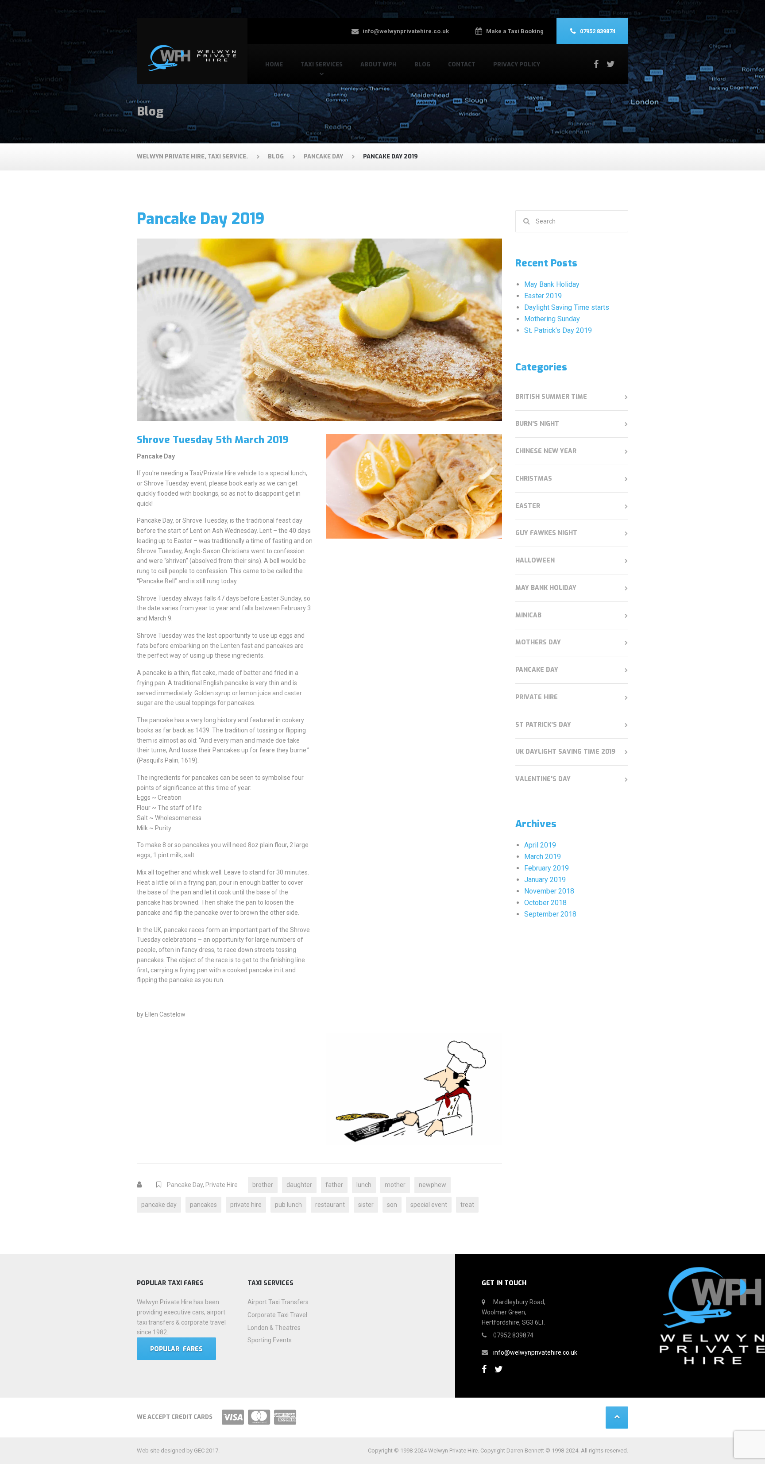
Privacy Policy (516, 64)
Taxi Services (322, 64)
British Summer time (551, 397)
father (334, 1184)
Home (274, 64)
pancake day (159, 1204)
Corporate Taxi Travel (277, 1314)
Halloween (535, 560)
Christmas (533, 478)
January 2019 (545, 879)
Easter (527, 506)
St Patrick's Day (543, 724)
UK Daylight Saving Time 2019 (565, 751)
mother (395, 1184)
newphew (432, 1184)
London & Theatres (274, 1327)
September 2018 (550, 914)
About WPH (378, 64)
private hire (246, 1204)
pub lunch (288, 1204)
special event (428, 1204)
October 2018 (545, 902)
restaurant (330, 1204)
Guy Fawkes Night (546, 533)
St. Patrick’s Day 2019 (558, 330)
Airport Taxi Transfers (278, 1302)
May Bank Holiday (552, 284)
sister (366, 1204)
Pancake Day (185, 1184)
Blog (422, 64)
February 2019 (546, 868)
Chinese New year (545, 451)
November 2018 (549, 891)
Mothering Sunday (552, 319)
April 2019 (540, 845)
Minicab (528, 615)
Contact (461, 64)
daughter (299, 1184)
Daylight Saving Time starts (566, 307)
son (392, 1204)
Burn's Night (537, 424)
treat (467, 1204)
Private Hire (221, 1184)
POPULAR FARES (176, 1349)
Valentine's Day (543, 779)
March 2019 (542, 856)
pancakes (203, 1204)
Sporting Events (269, 1340)
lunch (363, 1184)
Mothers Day (538, 642)
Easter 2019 (543, 296)
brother (262, 1184)
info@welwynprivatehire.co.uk (535, 1352)
